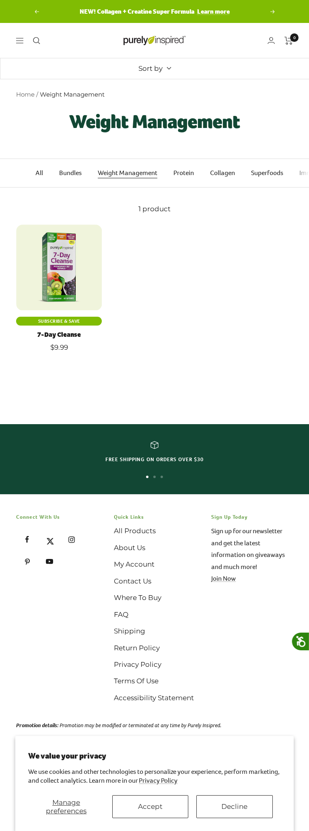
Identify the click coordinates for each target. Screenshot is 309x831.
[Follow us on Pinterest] (27, 562)
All (39, 172)
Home (25, 94)
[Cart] (288, 41)
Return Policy (137, 648)
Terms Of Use (136, 681)
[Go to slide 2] (154, 477)
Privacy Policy (158, 780)
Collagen (222, 172)
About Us (129, 548)
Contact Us (132, 581)
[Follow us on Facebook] (27, 539)
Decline (234, 806)
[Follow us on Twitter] (49, 539)
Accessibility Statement (154, 698)
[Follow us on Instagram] (71, 539)
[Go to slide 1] (147, 477)
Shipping (129, 631)
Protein (183, 172)
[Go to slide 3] (162, 477)
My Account (134, 564)
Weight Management (127, 172)
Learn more (213, 11)
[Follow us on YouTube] (49, 562)
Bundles (70, 172)
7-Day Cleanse (59, 334)
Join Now (223, 578)
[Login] (271, 40)
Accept (150, 806)
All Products (135, 531)
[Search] (36, 40)
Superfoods (267, 172)
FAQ (121, 614)
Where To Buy (137, 598)
